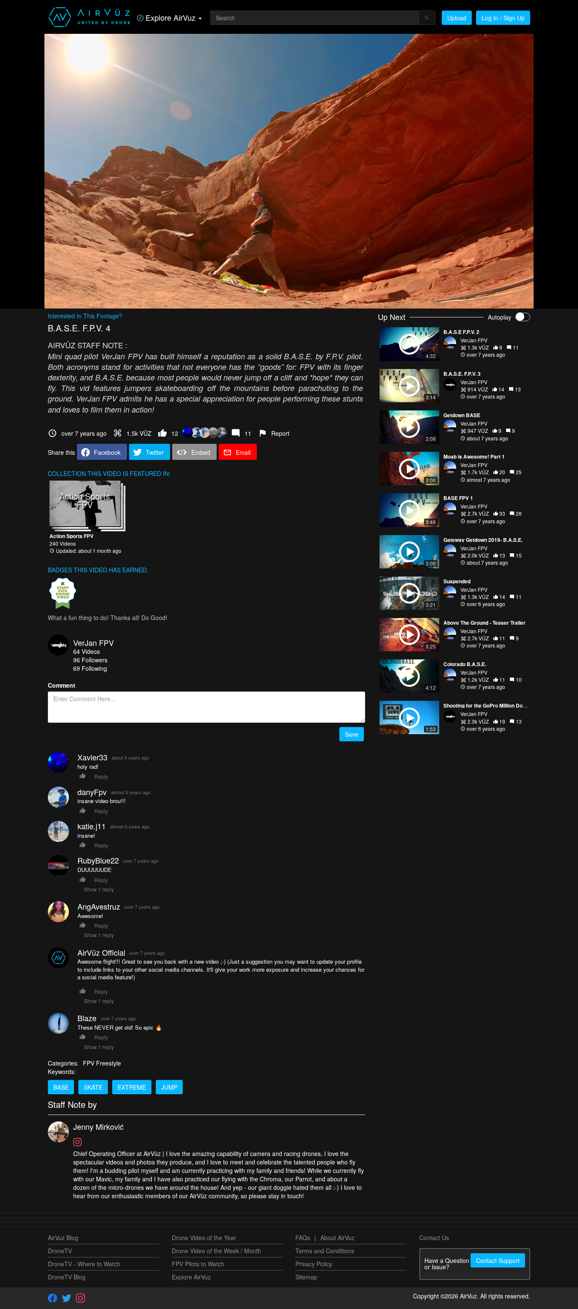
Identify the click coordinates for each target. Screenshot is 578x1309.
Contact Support (498, 1260)
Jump (169, 1087)
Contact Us (434, 1237)
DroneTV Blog (66, 1277)
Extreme (132, 1087)
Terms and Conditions (324, 1250)
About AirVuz (337, 1237)
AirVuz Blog (63, 1237)
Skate (93, 1087)
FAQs (302, 1237)
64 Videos (86, 651)
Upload (456, 18)
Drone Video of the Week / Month (216, 1250)
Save (351, 734)
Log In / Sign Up (503, 18)
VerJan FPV (93, 642)
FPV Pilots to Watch (198, 1264)
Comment (61, 685)
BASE (61, 1087)
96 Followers (90, 660)
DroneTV (60, 1250)
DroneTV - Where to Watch (84, 1264)
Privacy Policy (313, 1264)
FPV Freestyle (102, 1063)
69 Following (90, 668)
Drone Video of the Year (204, 1237)
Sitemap (306, 1277)
